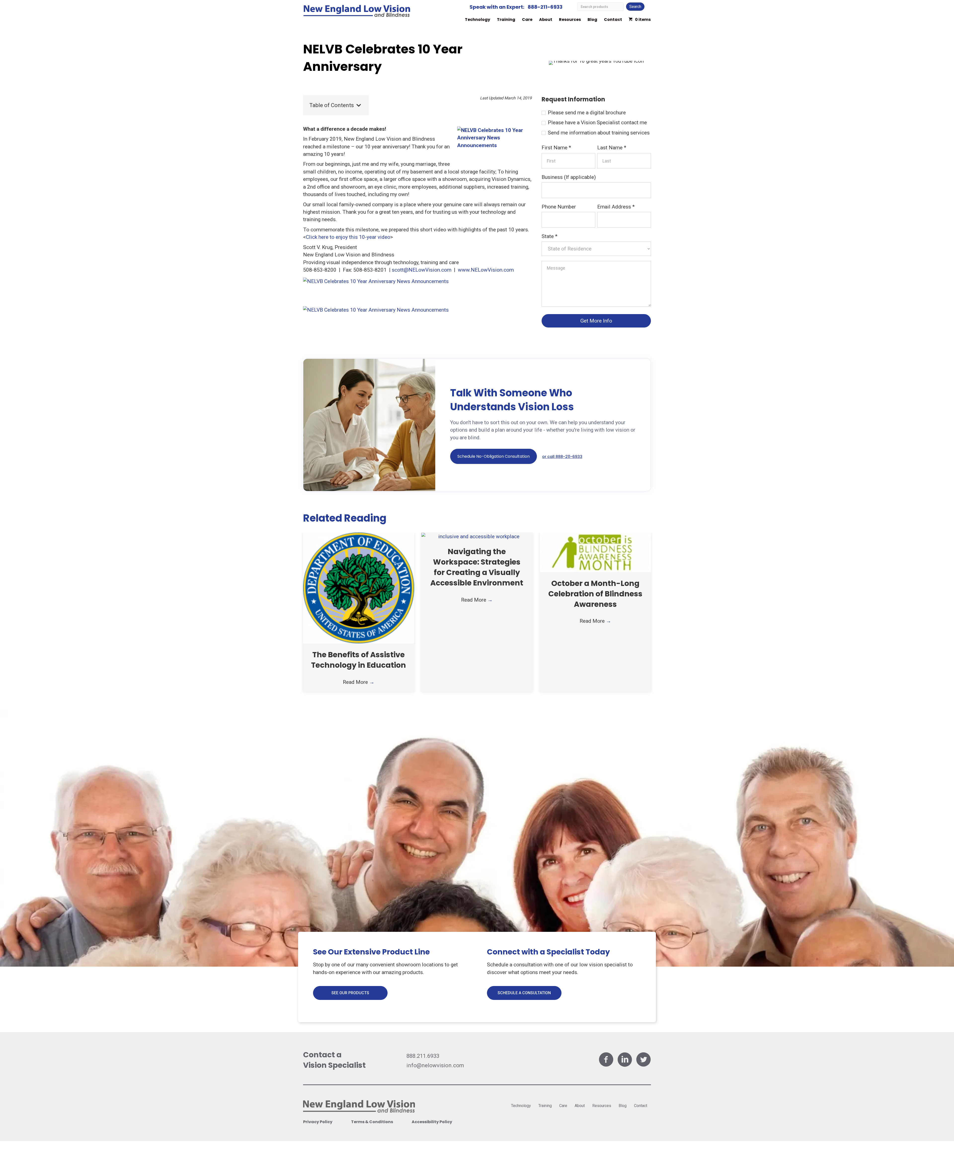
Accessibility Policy (432, 1122)
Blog (592, 19)
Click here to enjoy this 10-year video (348, 237)
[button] (493, 456)
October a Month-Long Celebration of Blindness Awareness (595, 594)
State (549, 236)
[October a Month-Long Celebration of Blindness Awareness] (595, 552)
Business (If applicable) (569, 177)
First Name (556, 148)
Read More (358, 682)
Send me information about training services (598, 133)
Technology (477, 19)
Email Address (616, 207)
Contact (613, 19)
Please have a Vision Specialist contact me (597, 122)
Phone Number (559, 207)
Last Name (611, 148)
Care (527, 19)
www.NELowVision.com (486, 270)
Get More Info (596, 321)
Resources (570, 19)
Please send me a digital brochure (586, 113)
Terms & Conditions (372, 1122)
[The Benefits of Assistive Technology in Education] (358, 587)
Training (506, 19)
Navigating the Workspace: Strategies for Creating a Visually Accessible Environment (476, 567)
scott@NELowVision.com (421, 270)
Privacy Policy (317, 1122)
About (545, 19)
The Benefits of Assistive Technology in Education (358, 659)
